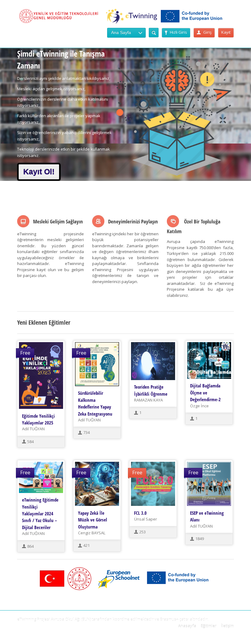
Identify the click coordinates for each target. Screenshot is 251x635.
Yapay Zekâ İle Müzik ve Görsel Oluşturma (92, 520)
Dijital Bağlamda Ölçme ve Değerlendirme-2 (205, 392)
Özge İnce (199, 406)
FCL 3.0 (140, 513)
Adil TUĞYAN (33, 428)
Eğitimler (208, 626)
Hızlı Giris (178, 32)
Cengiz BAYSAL (91, 533)
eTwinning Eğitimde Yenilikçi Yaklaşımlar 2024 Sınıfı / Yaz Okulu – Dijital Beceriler (40, 513)
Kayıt (225, 32)
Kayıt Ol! (38, 171)
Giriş (207, 32)
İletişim (227, 626)
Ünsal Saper (145, 519)
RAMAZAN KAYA (148, 400)
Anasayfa (187, 626)
